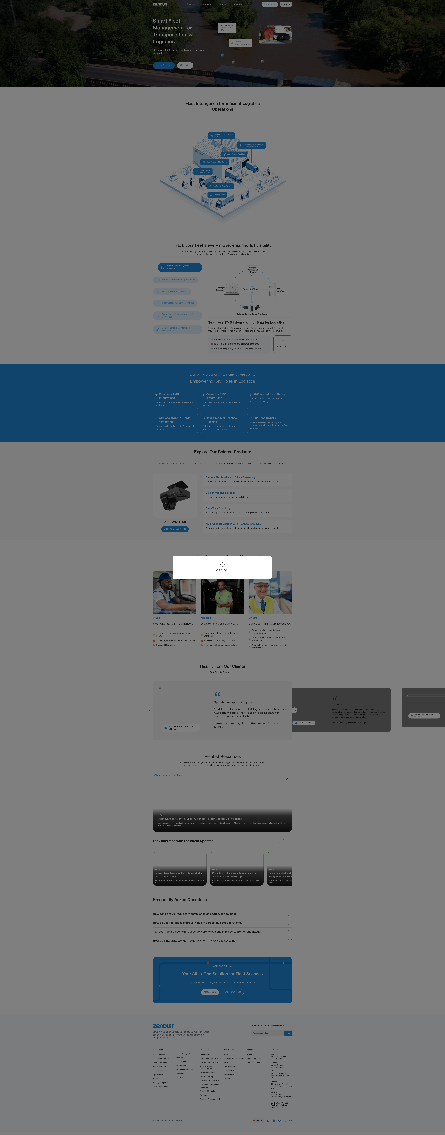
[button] (440, 1132)
